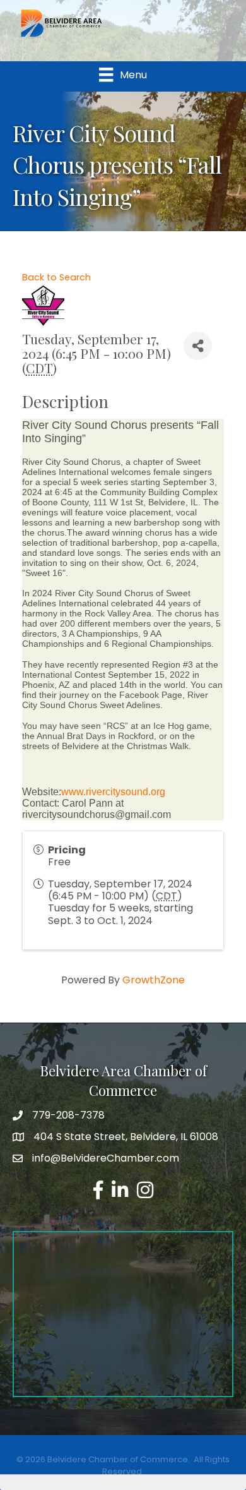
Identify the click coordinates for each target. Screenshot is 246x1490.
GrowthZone (153, 980)
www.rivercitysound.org (113, 791)
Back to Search (56, 277)
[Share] (198, 346)
